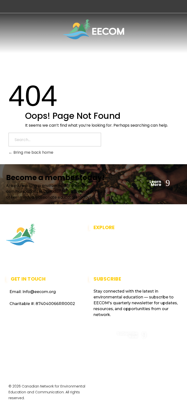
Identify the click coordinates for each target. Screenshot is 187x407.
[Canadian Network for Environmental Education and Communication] (93, 29)
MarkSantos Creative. (158, 391)
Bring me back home (32, 152)
